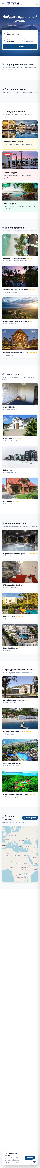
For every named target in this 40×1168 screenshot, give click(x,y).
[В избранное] (4, 237)
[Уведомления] (28, 4)
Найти (21, 46)
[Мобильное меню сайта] (3, 4)
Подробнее (14, 1162)
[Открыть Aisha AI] (34, 1161)
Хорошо (30, 1158)
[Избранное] (33, 4)
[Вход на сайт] (37, 4)
